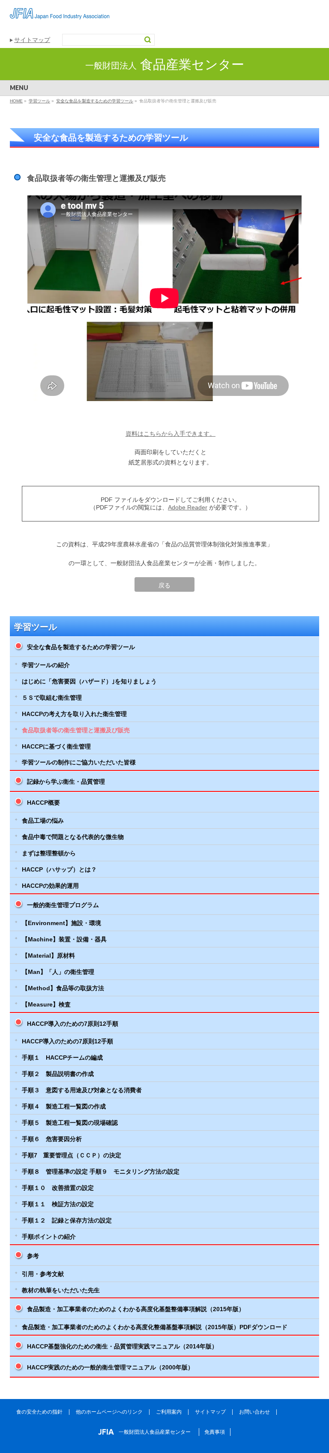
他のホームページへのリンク (109, 1412)
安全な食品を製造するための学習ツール (81, 647)
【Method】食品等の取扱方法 (63, 988)
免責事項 (214, 1432)
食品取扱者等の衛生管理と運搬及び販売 (76, 730)
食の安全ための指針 (39, 1412)
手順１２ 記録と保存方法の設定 (67, 1220)
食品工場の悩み (43, 820)
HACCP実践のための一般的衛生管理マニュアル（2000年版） (110, 1367)
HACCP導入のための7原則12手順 (72, 1023)
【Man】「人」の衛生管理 (58, 971)
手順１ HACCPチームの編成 (62, 1057)
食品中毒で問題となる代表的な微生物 (73, 836)
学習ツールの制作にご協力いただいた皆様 (79, 762)
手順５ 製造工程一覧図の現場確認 (70, 1122)
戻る (164, 585)
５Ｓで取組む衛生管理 (52, 697)
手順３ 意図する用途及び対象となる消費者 (82, 1090)
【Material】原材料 (48, 955)
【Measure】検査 (46, 1004)
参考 (33, 1255)
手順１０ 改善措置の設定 (58, 1187)
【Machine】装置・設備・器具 (64, 939)
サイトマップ (32, 39)
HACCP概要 (43, 802)
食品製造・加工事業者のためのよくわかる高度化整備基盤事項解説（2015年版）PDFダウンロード (154, 1327)
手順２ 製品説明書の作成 (58, 1073)
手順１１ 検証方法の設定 (58, 1204)
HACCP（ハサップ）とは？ (59, 869)
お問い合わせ (254, 1412)
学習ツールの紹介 (46, 665)
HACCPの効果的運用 (50, 885)
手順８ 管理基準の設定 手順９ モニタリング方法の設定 (100, 1171)
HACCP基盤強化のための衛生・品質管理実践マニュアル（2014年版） (122, 1346)
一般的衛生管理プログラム (63, 905)
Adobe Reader (187, 507)
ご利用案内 (169, 1412)
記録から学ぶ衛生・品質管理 (66, 781)
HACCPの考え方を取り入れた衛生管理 (74, 713)
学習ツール (35, 627)
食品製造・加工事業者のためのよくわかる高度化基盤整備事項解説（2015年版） (136, 1309)
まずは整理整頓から (49, 853)
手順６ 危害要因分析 (52, 1138)
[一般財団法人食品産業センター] (59, 9)
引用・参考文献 (43, 1273)
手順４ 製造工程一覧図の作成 (64, 1106)
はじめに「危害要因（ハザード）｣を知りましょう (89, 681)
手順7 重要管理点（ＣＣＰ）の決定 (71, 1155)
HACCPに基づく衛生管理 (56, 746)
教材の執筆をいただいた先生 (61, 1290)
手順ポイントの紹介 (49, 1236)
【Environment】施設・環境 (61, 923)
